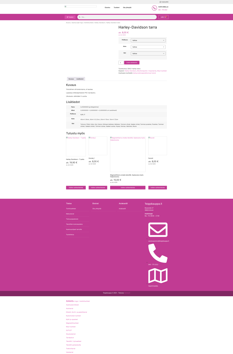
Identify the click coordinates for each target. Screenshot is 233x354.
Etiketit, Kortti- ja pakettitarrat (76, 312)
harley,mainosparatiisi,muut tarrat (144, 73)
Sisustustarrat (71, 334)
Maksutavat (70, 214)
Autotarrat (69, 308)
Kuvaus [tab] (71, 79)
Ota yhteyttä (127, 7)
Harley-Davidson (100, 23)
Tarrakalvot (70, 338)
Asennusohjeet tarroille (74, 229)
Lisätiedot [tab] (79, 79)
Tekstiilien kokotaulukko (74, 224)
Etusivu (107, 7)
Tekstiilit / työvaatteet (73, 341)
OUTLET (69, 330)
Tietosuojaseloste (72, 219)
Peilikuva (125, 39)
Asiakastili (122, 208)
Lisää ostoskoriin (131, 62)
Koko (124, 46)
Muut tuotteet (162, 71)
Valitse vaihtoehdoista (76, 187)
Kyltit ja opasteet (72, 319)
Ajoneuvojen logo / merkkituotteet (82, 23)
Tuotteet (116, 7)
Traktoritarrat (70, 348)
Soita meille (163, 7)
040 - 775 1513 (162, 10)
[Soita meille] (154, 8)
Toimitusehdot (71, 208)
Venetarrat (69, 352)
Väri (124, 53)
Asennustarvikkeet (72, 305)
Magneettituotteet (72, 323)
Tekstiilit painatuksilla (73, 345)
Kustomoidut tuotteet (73, 316)
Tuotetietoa (70, 234)
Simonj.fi (127, 293)
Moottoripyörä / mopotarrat (146, 71)
